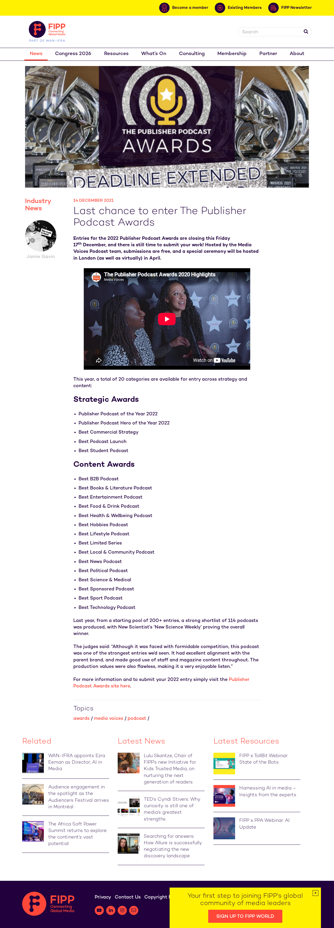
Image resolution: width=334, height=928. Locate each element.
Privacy (103, 897)
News (36, 54)
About (297, 54)
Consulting (192, 54)
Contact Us (128, 897)
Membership (232, 54)
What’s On (153, 54)
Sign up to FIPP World (245, 916)
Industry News (38, 205)
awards (81, 718)
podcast (137, 718)
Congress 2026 (73, 54)
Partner (268, 54)
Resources (116, 54)
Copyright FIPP (161, 897)
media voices (108, 718)
